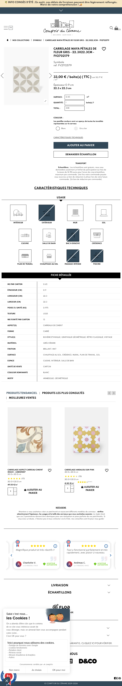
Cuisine (46, 361)
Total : (57, 108)
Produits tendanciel (21, 393)
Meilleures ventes (22, 398)
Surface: (58, 97)
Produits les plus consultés (63, 393)
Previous (109, 393)
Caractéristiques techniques (68, 138)
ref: (56, 65)
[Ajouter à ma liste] (104, 49)
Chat (68, 519)
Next (114, 393)
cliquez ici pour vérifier (96, 643)
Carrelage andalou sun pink (79, 470)
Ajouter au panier (80, 145)
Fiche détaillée (61, 275)
